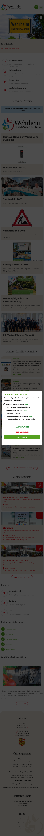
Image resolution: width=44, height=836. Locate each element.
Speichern (22, 437)
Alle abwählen (22, 432)
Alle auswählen (22, 427)
